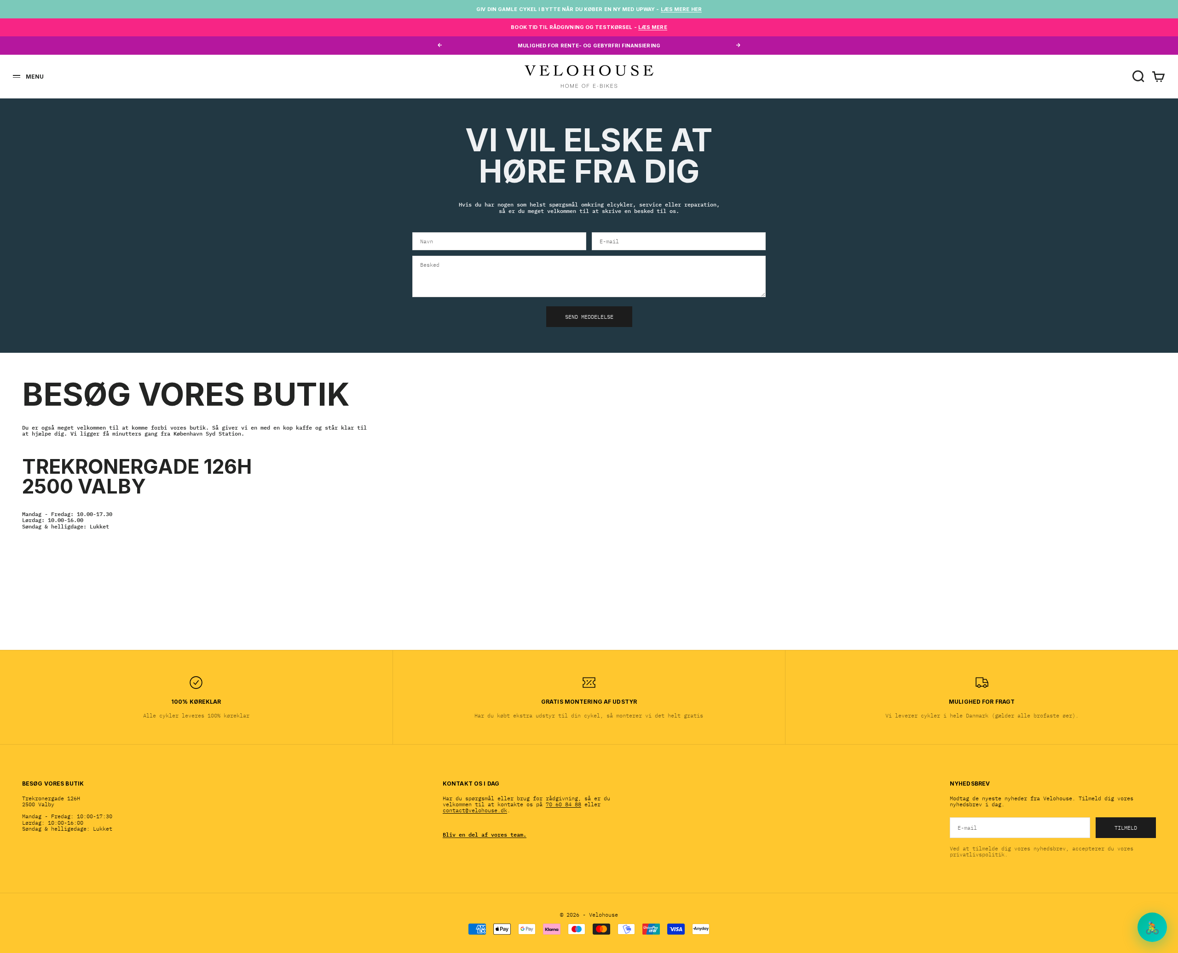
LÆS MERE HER (681, 9)
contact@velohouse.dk (475, 810)
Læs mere (652, 27)
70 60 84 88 (563, 804)
